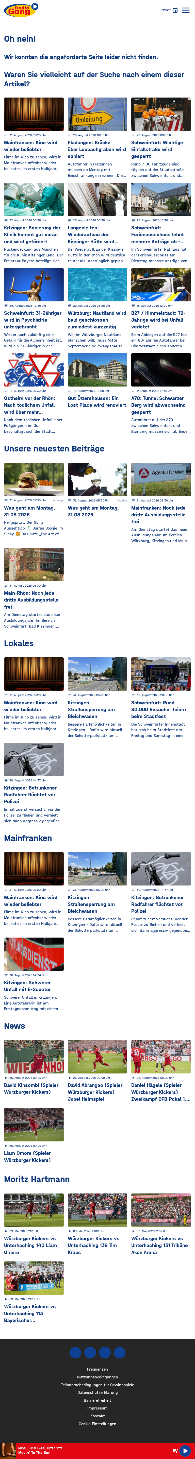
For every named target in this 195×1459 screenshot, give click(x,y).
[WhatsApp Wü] (119, 1352)
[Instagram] (90, 1352)
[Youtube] (105, 1352)
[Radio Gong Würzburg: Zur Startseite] (21, 10)
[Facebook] (75, 1352)
